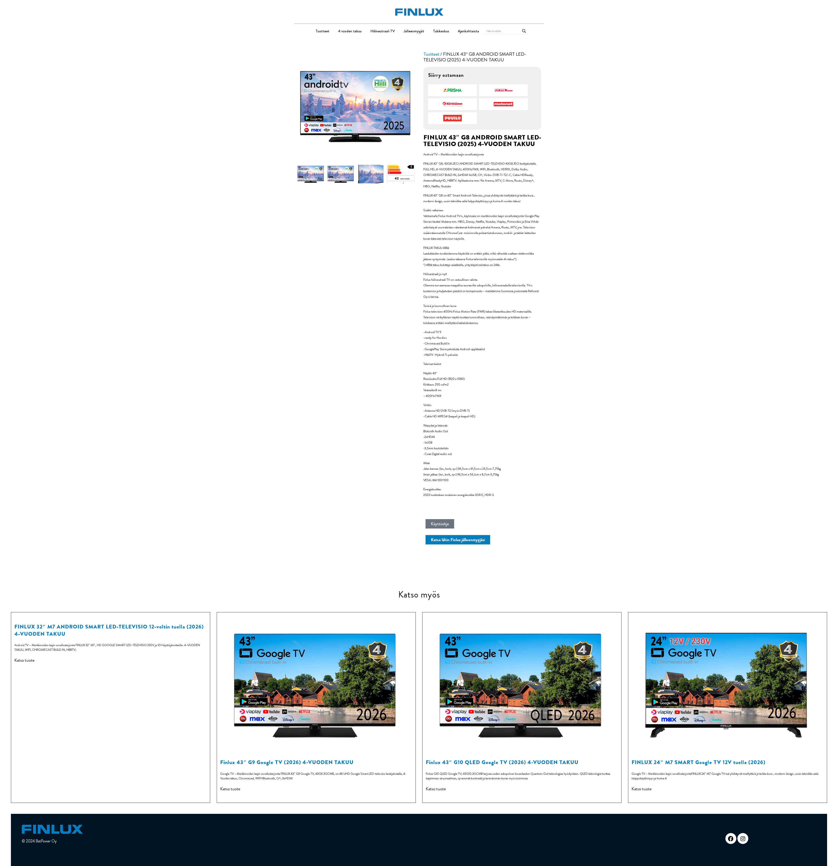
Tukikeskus (441, 31)
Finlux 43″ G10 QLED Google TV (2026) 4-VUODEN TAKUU (502, 762)
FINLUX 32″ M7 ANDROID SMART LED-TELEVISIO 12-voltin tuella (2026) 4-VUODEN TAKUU (109, 630)
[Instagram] (742, 838)
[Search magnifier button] (524, 31)
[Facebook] (730, 838)
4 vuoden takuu (350, 31)
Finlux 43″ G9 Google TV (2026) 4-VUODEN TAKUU (287, 762)
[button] (452, 90)
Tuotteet (322, 31)
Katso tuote (24, 660)
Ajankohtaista (468, 31)
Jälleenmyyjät (414, 31)
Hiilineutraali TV (382, 31)
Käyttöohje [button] (440, 524)
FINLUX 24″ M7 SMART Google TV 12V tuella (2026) (698, 762)
